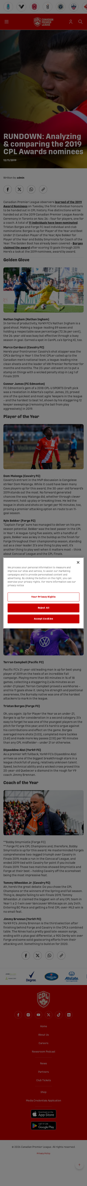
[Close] (78, 562)
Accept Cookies (43, 619)
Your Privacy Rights (43, 597)
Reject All (43, 608)
